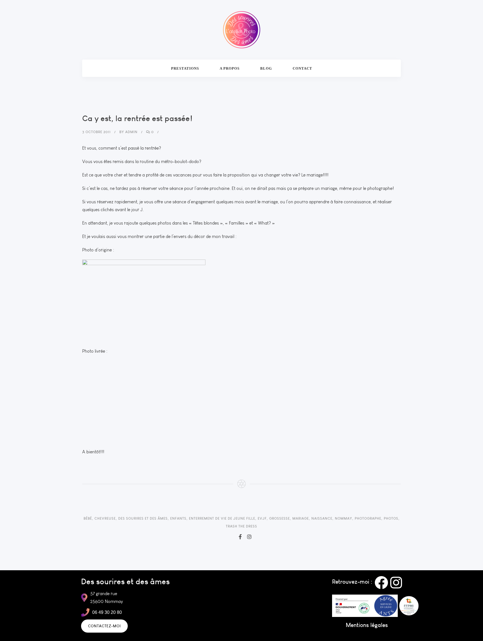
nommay (343, 518)
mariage (300, 518)
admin (131, 132)
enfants (178, 518)
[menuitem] (185, 68)
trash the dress (241, 526)
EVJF (262, 518)
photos (391, 518)
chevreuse (105, 518)
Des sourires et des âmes (143, 518)
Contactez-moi (104, 626)
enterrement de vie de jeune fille (222, 518)
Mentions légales (367, 624)
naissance (321, 518)
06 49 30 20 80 (107, 612)
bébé (88, 518)
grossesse (279, 518)
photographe (368, 518)
